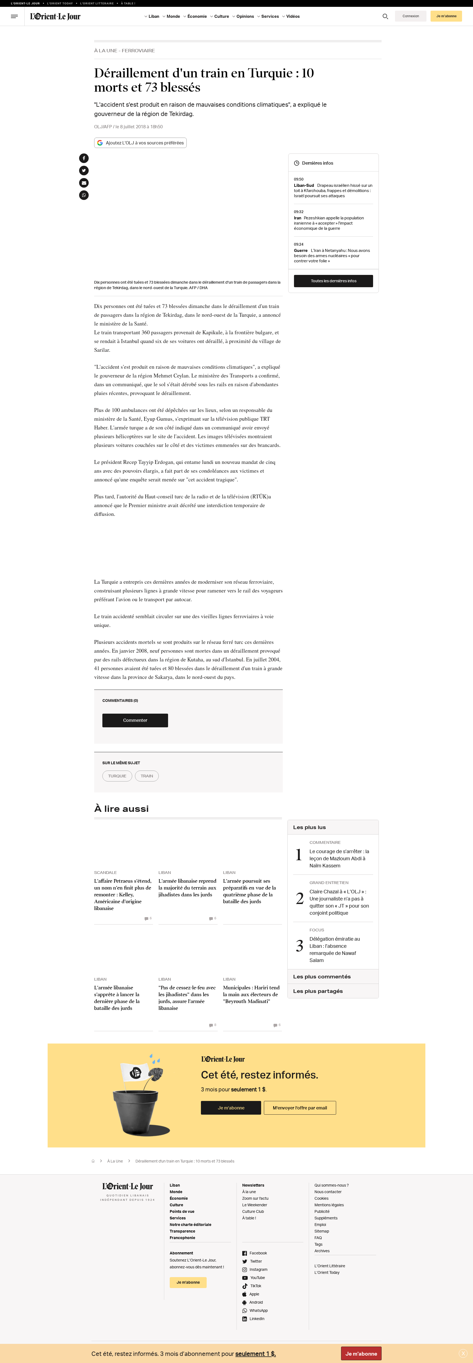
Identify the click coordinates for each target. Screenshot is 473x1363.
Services (178, 1218)
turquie (117, 776)
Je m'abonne (361, 1353)
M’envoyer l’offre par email (300, 1108)
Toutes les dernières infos (333, 280)
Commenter (135, 720)
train (147, 776)
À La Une (105, 50)
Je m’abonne (231, 1108)
